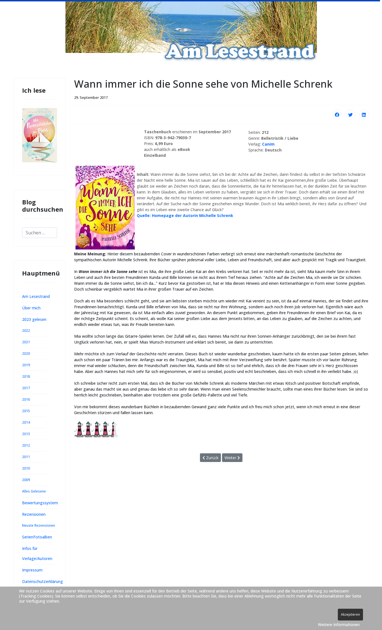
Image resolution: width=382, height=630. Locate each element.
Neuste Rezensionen (38, 525)
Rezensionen (34, 514)
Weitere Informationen (339, 624)
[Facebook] (337, 114)
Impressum (32, 570)
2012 (26, 445)
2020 (26, 353)
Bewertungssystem (40, 502)
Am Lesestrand (36, 296)
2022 (26, 330)
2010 (26, 468)
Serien (27, 537)
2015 (26, 411)
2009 (26, 479)
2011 (26, 456)
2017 (26, 388)
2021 (26, 342)
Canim (268, 144)
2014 (26, 422)
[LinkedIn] (364, 114)
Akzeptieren (350, 614)
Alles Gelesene (34, 491)
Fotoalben (42, 537)
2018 (26, 376)
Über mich (31, 308)
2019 (26, 365)
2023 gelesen (34, 319)
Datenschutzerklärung (42, 581)
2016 (26, 399)
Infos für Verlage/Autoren (37, 553)
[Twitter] (350, 114)
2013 (26, 433)
